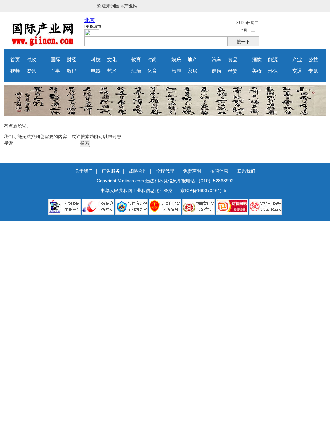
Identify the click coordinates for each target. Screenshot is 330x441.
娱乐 (176, 59)
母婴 (233, 71)
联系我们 (246, 171)
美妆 (257, 71)
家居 (192, 71)
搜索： (10, 143)
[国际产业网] (42, 44)
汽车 (216, 59)
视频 (15, 71)
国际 (55, 59)
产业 (297, 59)
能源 (273, 59)
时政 (31, 59)
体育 (152, 71)
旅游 (176, 71)
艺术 (112, 71)
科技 (96, 59)
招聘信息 (219, 171)
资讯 (31, 71)
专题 (313, 71)
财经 (71, 59)
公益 (313, 59)
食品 (233, 59)
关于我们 (84, 171)
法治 (136, 71)
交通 (297, 71)
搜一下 (243, 41)
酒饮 (257, 59)
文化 (112, 59)
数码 (71, 71)
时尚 (152, 59)
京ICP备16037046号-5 (203, 190)
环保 (273, 71)
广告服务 (111, 171)
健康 (216, 71)
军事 (55, 71)
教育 (136, 59)
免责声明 (192, 171)
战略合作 (138, 171)
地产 (192, 59)
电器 (96, 71)
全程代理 (165, 171)
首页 (15, 59)
